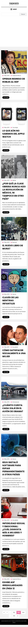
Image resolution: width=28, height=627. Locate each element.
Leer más (6, 97)
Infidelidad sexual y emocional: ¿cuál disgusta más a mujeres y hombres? (13, 529)
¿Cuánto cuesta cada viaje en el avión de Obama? (12, 408)
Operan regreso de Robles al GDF (13, 80)
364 (23, 612)
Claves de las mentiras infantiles (10, 300)
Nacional (14, 242)
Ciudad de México (16, 75)
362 (14, 612)
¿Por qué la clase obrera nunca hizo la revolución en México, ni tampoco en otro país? (14, 191)
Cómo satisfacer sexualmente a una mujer (14, 353)
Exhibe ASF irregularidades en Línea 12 (12, 585)
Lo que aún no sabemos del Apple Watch (13, 133)
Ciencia (14, 294)
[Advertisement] (14, 31)
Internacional (15, 402)
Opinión (14, 180)
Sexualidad (15, 347)
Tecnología (15, 127)
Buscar (23, 14)
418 (14, 616)
